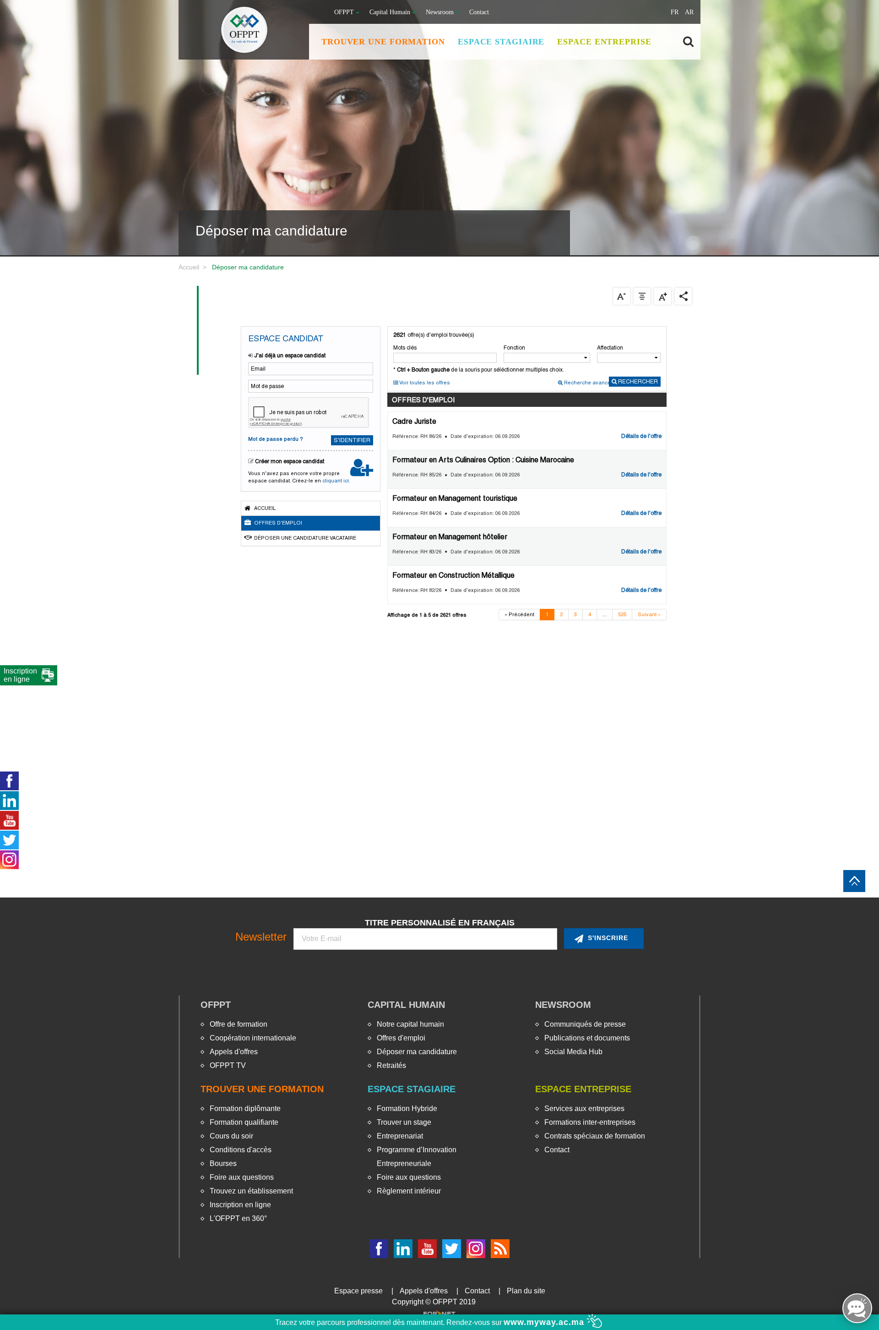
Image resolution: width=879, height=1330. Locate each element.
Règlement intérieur (409, 1191)
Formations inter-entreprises (589, 1122)
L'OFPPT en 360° (238, 1218)
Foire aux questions (242, 1177)
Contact (479, 12)
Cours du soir (231, 1136)
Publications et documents (587, 1038)
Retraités (391, 1065)
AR (689, 12)
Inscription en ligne (240, 1205)
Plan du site (526, 1291)
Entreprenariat (400, 1136)
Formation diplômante (245, 1108)
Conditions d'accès (240, 1150)
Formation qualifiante (244, 1122)
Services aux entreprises (584, 1108)
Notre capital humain (410, 1024)
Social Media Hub (573, 1052)
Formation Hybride (407, 1108)
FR (674, 12)
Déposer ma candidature (417, 1052)
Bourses (223, 1163)
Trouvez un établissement (251, 1191)
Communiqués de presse (585, 1024)
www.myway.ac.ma (545, 1322)
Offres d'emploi (401, 1038)
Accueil (189, 267)
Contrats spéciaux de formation (594, 1136)
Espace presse (358, 1291)
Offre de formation (238, 1024)
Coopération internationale (253, 1038)
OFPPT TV (228, 1065)
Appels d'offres (234, 1052)
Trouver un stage (404, 1122)
